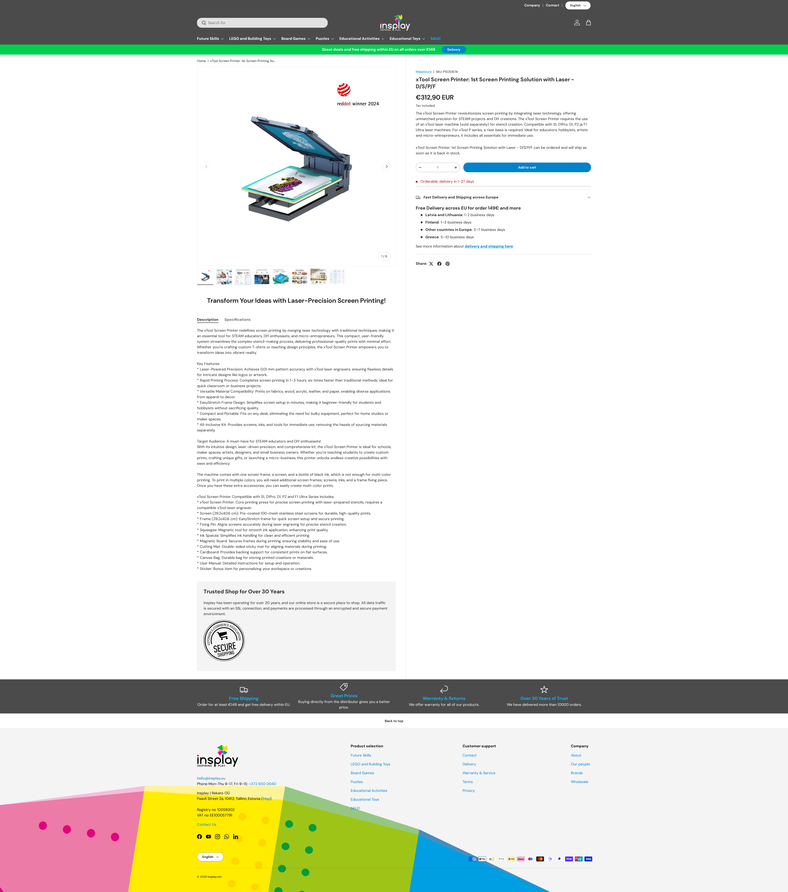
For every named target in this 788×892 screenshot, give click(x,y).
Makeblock (424, 72)
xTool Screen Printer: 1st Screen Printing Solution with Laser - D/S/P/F (243, 61)
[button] (588, 22)
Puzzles (322, 38)
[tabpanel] (296, 450)
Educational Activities (359, 38)
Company (532, 5)
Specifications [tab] (237, 319)
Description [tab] (207, 319)
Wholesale (579, 781)
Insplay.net (214, 876)
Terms (468, 781)
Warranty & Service (479, 772)
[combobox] (262, 23)
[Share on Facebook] (439, 264)
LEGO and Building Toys (250, 38)
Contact (552, 5)
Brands (577, 772)
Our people (580, 764)
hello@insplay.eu (211, 778)
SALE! (436, 38)
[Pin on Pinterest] (447, 264)
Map (266, 798)
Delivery (453, 49)
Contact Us (206, 824)
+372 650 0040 (262, 783)
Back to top (394, 721)
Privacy (469, 790)
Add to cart (527, 167)
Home (201, 61)
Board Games (293, 38)
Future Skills (208, 38)
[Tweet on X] (431, 264)
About (576, 755)
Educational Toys (405, 38)
